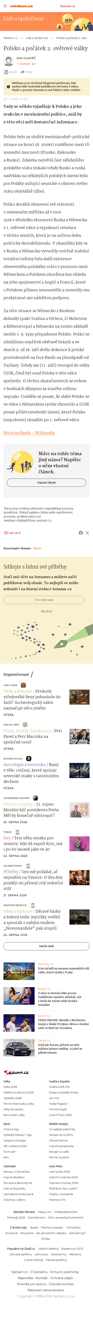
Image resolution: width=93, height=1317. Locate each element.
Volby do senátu (13, 1109)
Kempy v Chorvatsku (16, 1171)
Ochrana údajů (61, 1278)
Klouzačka (26, 1233)
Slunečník (11, 1233)
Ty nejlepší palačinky (62, 1129)
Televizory (75, 1254)
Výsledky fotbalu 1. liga (17, 1134)
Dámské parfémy (21, 1254)
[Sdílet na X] (87, 533)
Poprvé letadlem (14, 1177)
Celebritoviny (12, 866)
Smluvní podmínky (64, 1272)
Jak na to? (46, 611)
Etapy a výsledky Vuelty (64, 1092)
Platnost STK (57, 1199)
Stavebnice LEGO (72, 1248)
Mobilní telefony (48, 1248)
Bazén (34, 1227)
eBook (13, 72)
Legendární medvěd (16, 798)
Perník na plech (59, 1157)
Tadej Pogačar (58, 1103)
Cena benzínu (36, 1217)
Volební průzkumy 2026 (18, 1092)
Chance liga (11, 1129)
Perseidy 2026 (16, 1217)
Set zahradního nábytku (51, 1233)
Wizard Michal (13, 759)
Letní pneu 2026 (59, 1171)
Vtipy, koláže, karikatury (27, 731)
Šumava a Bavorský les (17, 1183)
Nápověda (25, 1278)
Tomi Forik (10, 685)
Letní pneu (41, 1254)
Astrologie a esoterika (24, 765)
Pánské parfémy (56, 1260)
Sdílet (28, 72)
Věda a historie (17, 691)
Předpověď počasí (65, 1212)
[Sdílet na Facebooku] (81, 533)
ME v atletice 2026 (15, 1146)
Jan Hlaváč (26, 58)
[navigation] (5, 6)
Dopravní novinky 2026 (63, 1183)
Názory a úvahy (17, 804)
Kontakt (42, 1278)
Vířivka (45, 1238)
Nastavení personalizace (45, 1290)
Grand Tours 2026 (60, 1115)
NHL (6, 1157)
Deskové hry (58, 1254)
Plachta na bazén (52, 1227)
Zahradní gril (77, 1233)
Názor (37, 548)
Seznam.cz (67, 6)
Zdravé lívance (58, 1140)
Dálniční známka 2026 (63, 1177)
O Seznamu (39, 1272)
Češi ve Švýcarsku (14, 1188)
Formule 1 (9, 1151)
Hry (7, 838)
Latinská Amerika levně (18, 1194)
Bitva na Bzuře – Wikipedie (29, 433)
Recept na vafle (59, 1151)
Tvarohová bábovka (61, 1146)
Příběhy (10, 872)
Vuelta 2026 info (59, 1086)
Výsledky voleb (12, 1098)
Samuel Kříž (11, 725)
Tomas (7, 832)
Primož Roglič (58, 1109)
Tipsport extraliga (14, 1140)
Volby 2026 (10, 1086)
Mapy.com (45, 1212)
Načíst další (46, 946)
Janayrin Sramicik (15, 905)
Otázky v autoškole (61, 1194)
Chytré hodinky (33, 1260)
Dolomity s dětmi (14, 1199)
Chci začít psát (44, 599)
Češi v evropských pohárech (65, 1217)
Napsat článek (46, 482)
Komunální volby (14, 1115)
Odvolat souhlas (61, 1284)
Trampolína (73, 1227)
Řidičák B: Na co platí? (63, 1188)
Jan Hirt (54, 1098)
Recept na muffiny (61, 1134)
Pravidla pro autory (31, 1284)
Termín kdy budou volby (18, 1103)
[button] (79, 697)
